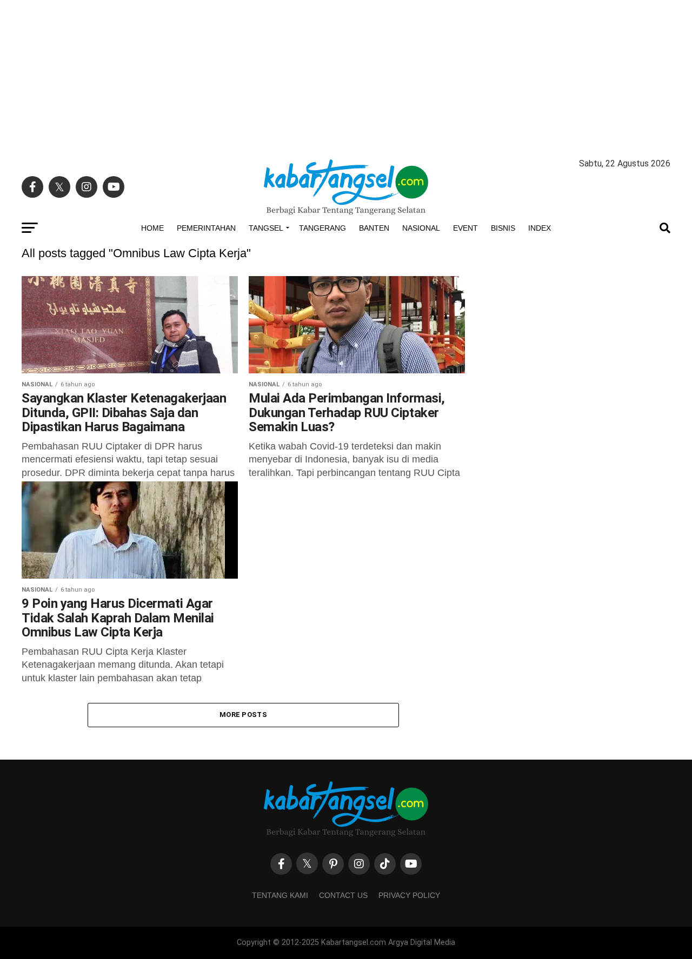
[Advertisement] (346, 75)
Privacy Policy (409, 895)
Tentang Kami (280, 895)
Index (539, 228)
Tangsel (266, 228)
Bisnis (503, 228)
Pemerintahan (206, 228)
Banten (374, 228)
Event (465, 228)
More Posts (243, 714)
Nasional (421, 228)
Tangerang (322, 228)
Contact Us (343, 895)
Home (152, 228)
